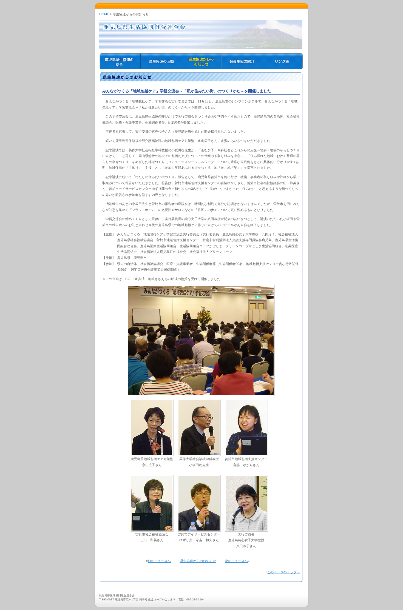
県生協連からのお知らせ (198, 561)
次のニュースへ (236, 561)
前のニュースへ (159, 561)
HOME (104, 14)
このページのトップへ (283, 572)
